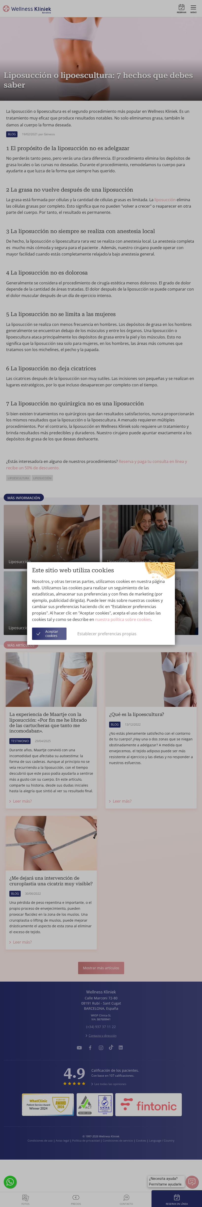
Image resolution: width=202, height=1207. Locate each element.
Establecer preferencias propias (106, 633)
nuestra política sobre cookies (123, 619)
